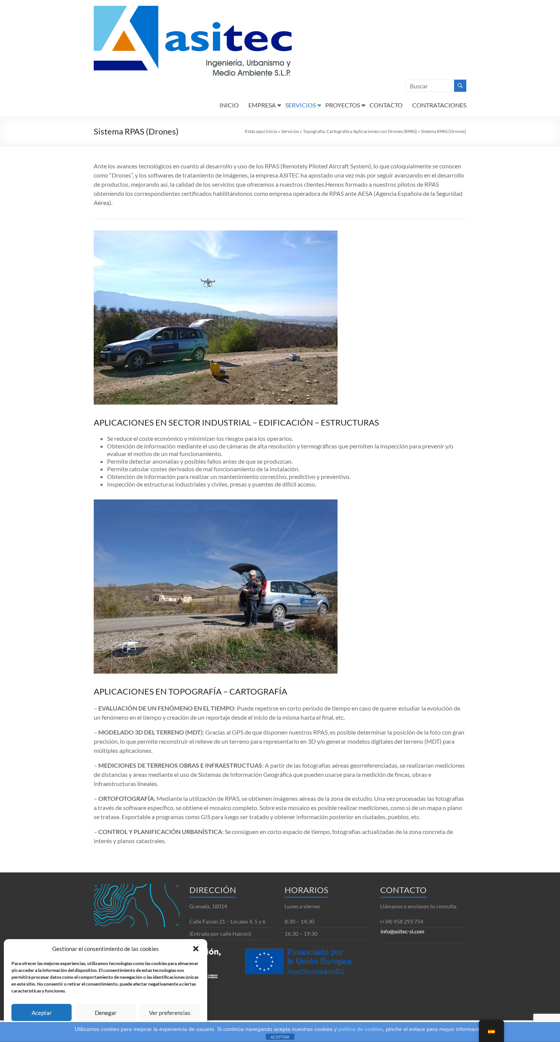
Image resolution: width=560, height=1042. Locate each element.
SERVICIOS (300, 105)
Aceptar (42, 1012)
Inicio (271, 131)
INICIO (229, 105)
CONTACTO (386, 105)
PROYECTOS (342, 105)
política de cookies (360, 1029)
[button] (196, 948)
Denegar (106, 1012)
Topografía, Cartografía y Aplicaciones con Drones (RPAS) (360, 131)
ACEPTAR (280, 1037)
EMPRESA (262, 105)
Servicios (290, 131)
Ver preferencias (169, 1012)
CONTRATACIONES (439, 105)
